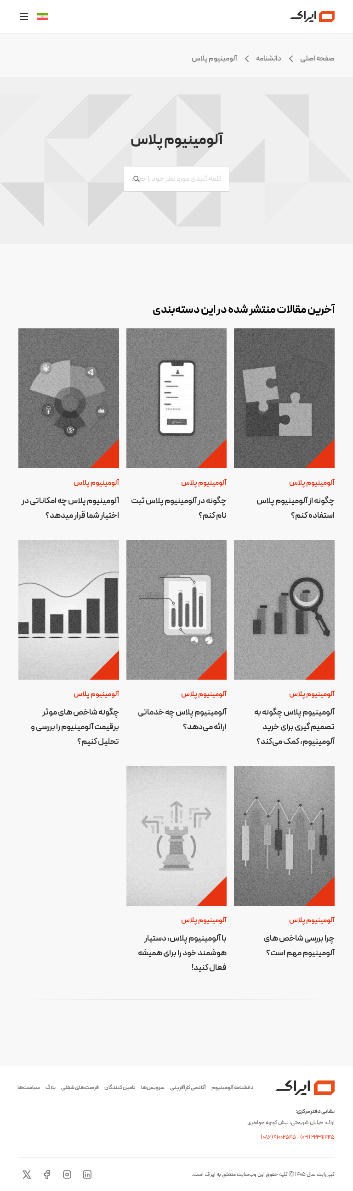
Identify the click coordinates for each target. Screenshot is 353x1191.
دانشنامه (268, 58)
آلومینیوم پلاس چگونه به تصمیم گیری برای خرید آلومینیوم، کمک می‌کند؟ (294, 727)
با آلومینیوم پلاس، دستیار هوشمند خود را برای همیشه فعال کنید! (182, 953)
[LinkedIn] (87, 1174)
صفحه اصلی (317, 58)
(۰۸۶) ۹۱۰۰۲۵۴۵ (279, 1137)
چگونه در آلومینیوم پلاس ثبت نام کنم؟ (179, 508)
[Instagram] (67, 1174)
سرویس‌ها (153, 1088)
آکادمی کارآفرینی (188, 1088)
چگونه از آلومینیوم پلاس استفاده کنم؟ (295, 508)
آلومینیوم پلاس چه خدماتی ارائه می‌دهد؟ (182, 719)
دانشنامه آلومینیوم (232, 1088)
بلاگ (51, 1088)
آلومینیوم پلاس (312, 482)
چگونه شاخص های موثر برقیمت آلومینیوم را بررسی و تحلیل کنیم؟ (75, 727)
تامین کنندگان (120, 1088)
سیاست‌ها (28, 1088)
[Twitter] (26, 1174)
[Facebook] (47, 1174)
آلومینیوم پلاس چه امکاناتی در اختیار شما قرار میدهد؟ (70, 508)
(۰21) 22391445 (317, 1137)
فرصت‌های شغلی (80, 1088)
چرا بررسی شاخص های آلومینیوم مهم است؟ (299, 945)
